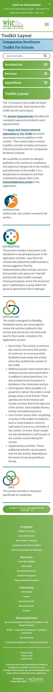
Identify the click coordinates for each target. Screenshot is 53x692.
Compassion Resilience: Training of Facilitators (26, 642)
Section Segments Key (20, 116)
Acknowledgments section (18, 182)
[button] (46, 24)
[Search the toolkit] (26, 56)
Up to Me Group (26, 637)
